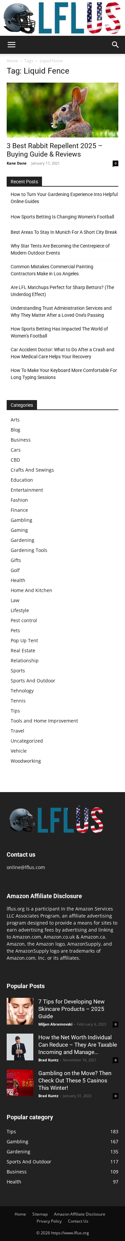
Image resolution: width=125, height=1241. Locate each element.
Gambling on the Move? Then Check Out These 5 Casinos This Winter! (74, 1080)
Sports (18, 670)
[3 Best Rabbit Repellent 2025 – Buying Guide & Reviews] (62, 110)
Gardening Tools (29, 550)
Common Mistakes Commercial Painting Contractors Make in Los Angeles (52, 270)
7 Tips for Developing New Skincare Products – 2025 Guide (71, 1009)
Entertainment (27, 490)
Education (22, 480)
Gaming (19, 530)
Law (15, 600)
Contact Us (78, 1221)
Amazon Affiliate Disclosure (79, 1214)
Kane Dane (17, 163)
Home (12, 61)
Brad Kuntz (48, 1059)
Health (18, 580)
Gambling (21, 520)
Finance (19, 510)
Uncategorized (27, 741)
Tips (15, 710)
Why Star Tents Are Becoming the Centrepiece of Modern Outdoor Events (60, 249)
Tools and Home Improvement (44, 721)
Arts (15, 419)
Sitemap (40, 1214)
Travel (17, 731)
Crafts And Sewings (32, 470)
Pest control (24, 620)
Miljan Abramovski (55, 1024)
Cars (16, 450)
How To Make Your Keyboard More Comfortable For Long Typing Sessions (64, 374)
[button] (11, 45)
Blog (15, 429)
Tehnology (22, 690)
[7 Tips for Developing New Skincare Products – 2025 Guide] (20, 1011)
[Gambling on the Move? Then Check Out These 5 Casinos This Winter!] (20, 1082)
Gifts (16, 560)
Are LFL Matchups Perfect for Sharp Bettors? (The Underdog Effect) (62, 291)
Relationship (25, 660)
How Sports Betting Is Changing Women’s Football (62, 216)
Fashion (19, 500)
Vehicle (19, 751)
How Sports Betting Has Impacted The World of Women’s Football (59, 332)
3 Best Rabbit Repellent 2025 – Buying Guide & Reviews (55, 150)
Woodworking (26, 761)
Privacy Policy (49, 1221)
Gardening (22, 540)
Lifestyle (20, 610)
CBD (15, 460)
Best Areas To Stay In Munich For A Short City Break (64, 232)
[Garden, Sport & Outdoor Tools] (62, 18)
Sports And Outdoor (33, 680)
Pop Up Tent (24, 640)
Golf (15, 570)
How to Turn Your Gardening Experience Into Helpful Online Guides (64, 198)
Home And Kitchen (31, 590)
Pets (15, 630)
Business (21, 440)
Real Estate (23, 650)
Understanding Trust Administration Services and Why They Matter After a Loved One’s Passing (61, 311)
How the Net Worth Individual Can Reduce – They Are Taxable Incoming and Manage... (77, 1044)
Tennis (18, 700)
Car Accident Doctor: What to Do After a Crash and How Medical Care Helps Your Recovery (62, 353)
